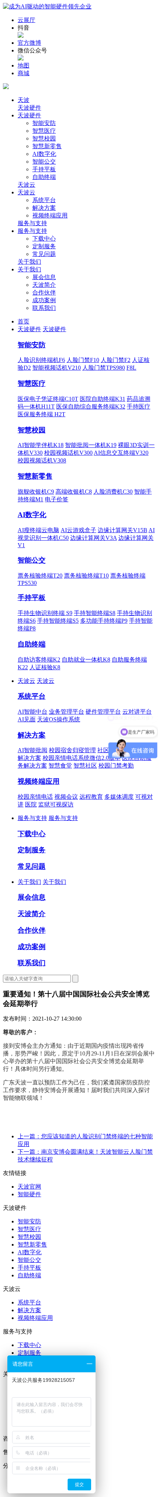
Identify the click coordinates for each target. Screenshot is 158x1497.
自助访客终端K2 (39, 659)
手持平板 (44, 169)
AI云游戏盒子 (78, 530)
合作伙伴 (44, 292)
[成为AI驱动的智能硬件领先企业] (47, 6)
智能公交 (44, 161)
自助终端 (44, 177)
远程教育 (91, 797)
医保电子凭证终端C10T (48, 399)
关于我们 (29, 262)
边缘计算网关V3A (93, 538)
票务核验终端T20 (40, 575)
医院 (31, 804)
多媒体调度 (119, 797)
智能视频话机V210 (56, 368)
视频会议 (66, 797)
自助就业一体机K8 (86, 659)
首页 (23, 321)
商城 (23, 73)
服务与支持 (32, 223)
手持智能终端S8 (94, 613)
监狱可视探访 (55, 804)
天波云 (26, 185)
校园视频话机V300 (68, 453)
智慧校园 (44, 138)
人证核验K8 (44, 667)
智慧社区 (85, 765)
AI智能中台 (32, 712)
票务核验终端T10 (86, 575)
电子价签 (56, 499)
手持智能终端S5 (58, 621)
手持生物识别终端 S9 (45, 613)
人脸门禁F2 (115, 360)
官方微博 (29, 43)
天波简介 (44, 285)
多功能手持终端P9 (104, 621)
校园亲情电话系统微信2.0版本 (82, 758)
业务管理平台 (66, 712)
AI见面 (27, 719)
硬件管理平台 (103, 712)
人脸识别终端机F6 (41, 360)
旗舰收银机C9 (36, 491)
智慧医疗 (44, 131)
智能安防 (44, 123)
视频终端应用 (50, 215)
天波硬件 (29, 108)
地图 (23, 65)
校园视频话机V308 (42, 460)
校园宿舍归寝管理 (72, 750)
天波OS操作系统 (58, 719)
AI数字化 (44, 154)
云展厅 (26, 20)
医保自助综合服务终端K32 (90, 406)
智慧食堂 (60, 765)
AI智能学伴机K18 (41, 445)
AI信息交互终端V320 (121, 453)
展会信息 (44, 277)
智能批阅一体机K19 (90, 445)
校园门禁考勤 (116, 765)
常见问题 (44, 254)
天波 (23, 100)
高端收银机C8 (73, 491)
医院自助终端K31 (102, 399)
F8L (131, 368)
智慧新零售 (47, 146)
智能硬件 (29, 1194)
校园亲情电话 (35, 797)
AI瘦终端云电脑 (38, 530)
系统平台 (44, 200)
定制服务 (44, 246)
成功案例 (44, 300)
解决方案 (44, 208)
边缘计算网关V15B (122, 530)
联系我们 (44, 308)
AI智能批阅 (32, 750)
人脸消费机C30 (113, 491)
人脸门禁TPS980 (103, 368)
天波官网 (29, 1186)
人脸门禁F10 (83, 360)
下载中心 (44, 238)
